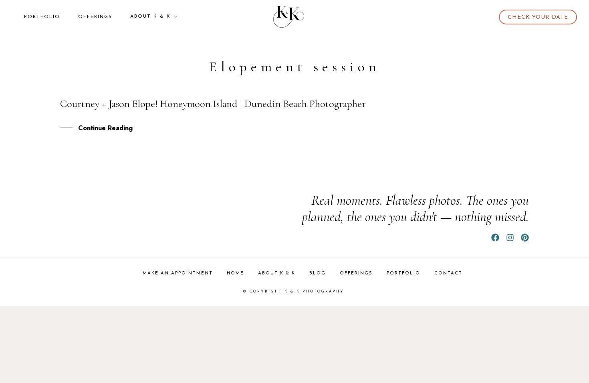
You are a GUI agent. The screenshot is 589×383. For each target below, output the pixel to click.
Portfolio (42, 16)
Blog (317, 273)
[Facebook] (495, 238)
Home (235, 273)
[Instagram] (510, 238)
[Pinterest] (525, 238)
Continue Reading (105, 128)
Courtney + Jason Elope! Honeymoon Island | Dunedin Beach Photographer (213, 103)
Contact (448, 273)
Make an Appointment (178, 273)
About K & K (150, 16)
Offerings (95, 16)
